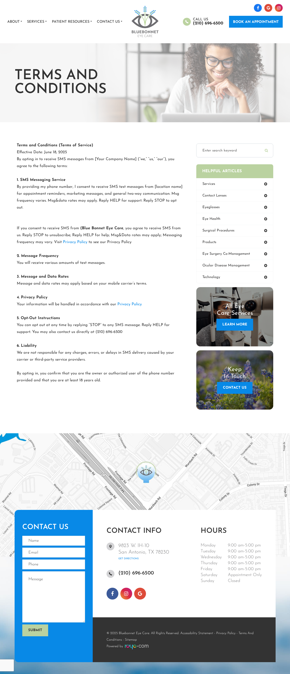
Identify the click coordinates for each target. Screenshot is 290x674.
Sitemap (131, 639)
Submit (35, 630)
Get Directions (128, 558)
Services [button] (35, 22)
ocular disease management (226, 265)
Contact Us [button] (108, 22)
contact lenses (214, 195)
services (208, 184)
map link (8, 435)
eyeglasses (211, 207)
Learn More (234, 324)
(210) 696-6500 (136, 573)
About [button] (13, 22)
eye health (211, 219)
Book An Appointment (256, 22)
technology (211, 277)
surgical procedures (218, 230)
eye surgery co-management (226, 254)
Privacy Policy (75, 242)
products (209, 242)
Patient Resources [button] (70, 22)
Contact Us (235, 388)
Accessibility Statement (196, 633)
